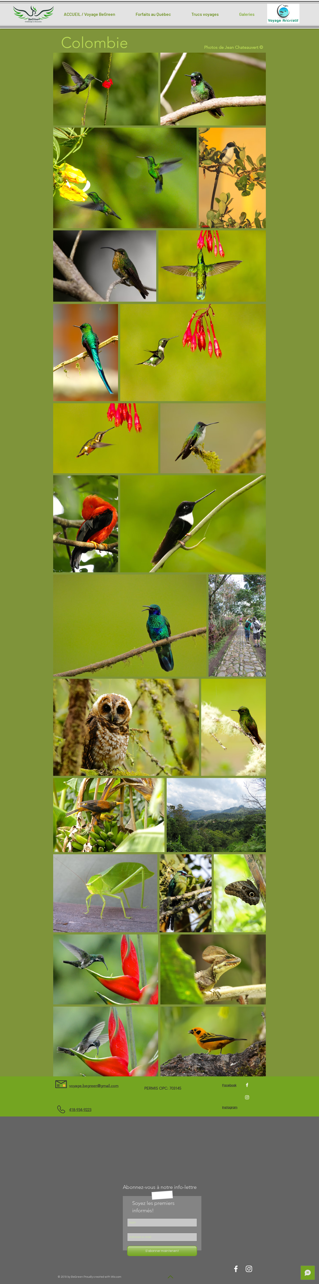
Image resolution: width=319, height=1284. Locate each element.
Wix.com (116, 1276)
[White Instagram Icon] (247, 1097)
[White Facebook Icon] (247, 1085)
